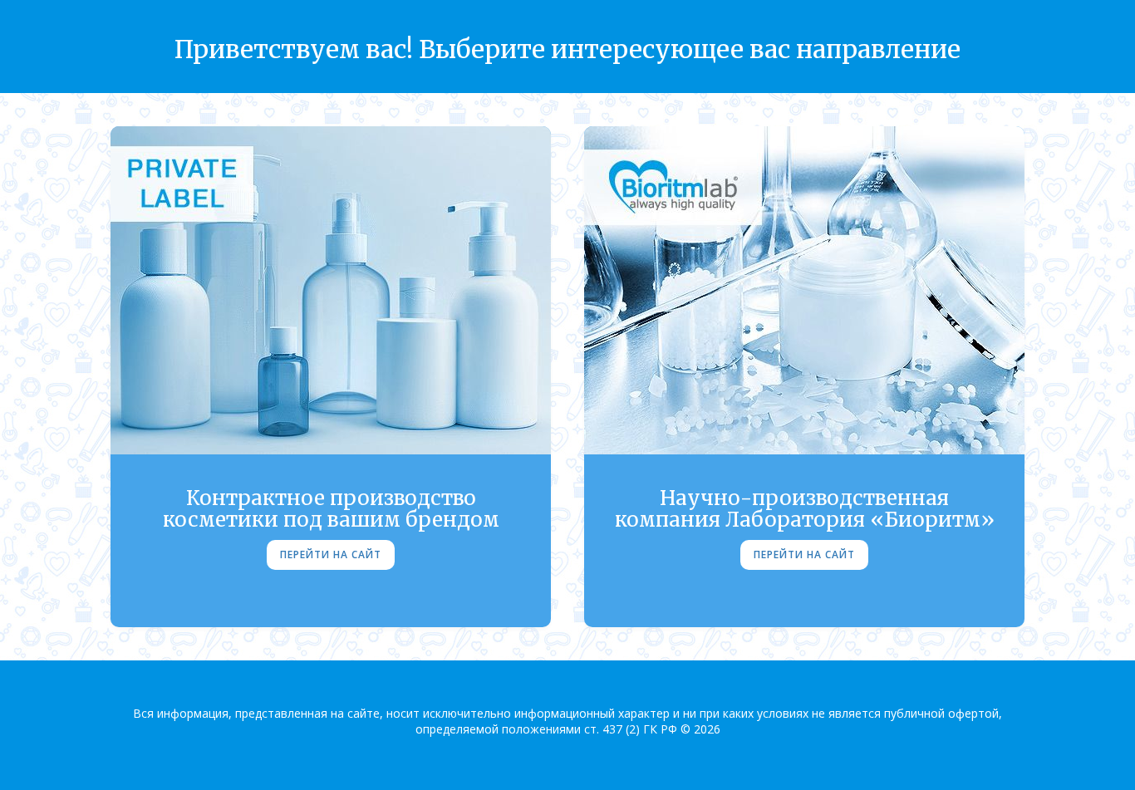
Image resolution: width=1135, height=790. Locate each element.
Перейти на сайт (330, 554)
